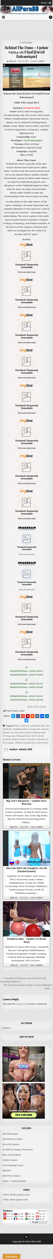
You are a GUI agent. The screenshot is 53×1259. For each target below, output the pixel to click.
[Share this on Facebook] (18, 716)
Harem (45, 729)
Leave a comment (39, 61)
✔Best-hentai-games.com (15, 1194)
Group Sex (34, 729)
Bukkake (7, 729)
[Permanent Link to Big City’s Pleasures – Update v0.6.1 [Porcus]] (26, 781)
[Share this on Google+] (23, 716)
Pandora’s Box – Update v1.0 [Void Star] (26, 941)
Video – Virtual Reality (14, 1181)
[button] (44, 3)
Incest (14, 732)
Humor (6, 732)
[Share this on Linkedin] (47, 716)
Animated (35, 725)
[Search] (50, 17)
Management (23, 736)
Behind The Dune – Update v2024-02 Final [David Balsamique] (26, 52)
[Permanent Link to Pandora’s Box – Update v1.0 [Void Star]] (26, 919)
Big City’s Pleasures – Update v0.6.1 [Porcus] (26, 803)
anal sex (24, 725)
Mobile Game (19, 739)
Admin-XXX (12, 61)
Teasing (9, 742)
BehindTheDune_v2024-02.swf (26, 674)
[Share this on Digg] (42, 716)
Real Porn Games (11, 1176)
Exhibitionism (20, 729)
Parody (40, 739)
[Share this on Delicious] (26, 720)
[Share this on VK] (37, 716)
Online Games (10, 1160)
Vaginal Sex (29, 742)
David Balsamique (32, 140)
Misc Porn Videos (11, 1155)
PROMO (6, 1170)
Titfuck (18, 742)
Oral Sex (31, 739)
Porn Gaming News (12, 1165)
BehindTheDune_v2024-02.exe (26, 671)
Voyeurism (42, 742)
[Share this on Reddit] (32, 716)
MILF (34, 736)
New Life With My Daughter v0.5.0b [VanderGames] (26, 870)
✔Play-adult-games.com (15, 1199)
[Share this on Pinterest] (28, 716)
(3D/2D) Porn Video (12, 1139)
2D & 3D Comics (10, 1144)
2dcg (17, 725)
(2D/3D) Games (27, 42)
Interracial (24, 732)
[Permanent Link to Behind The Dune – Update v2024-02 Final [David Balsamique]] (26, 77)
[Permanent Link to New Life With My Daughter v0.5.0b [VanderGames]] (26, 848)
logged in (21, 1004)
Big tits (45, 725)
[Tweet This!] (13, 716)
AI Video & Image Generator (17, 1149)
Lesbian (35, 732)
